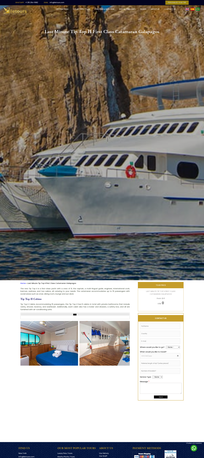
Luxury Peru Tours (81, 9)
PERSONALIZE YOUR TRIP (177, 2)
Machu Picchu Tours (66, 456)
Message (144, 381)
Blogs (143, 9)
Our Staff (103, 456)
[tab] (75, 315)
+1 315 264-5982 (31, 2)
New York (22, 453)
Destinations (62, 9)
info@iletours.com (57, 2)
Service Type (145, 377)
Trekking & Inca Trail (104, 9)
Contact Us (170, 9)
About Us (155, 9)
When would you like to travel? (153, 351)
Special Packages (127, 9)
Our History (104, 453)
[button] (49, 365)
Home (23, 283)
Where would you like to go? (152, 347)
